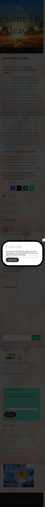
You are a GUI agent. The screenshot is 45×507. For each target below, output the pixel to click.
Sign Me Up (12, 260)
